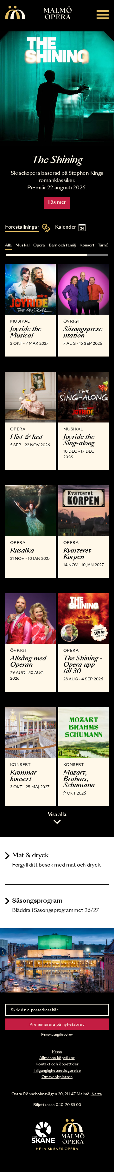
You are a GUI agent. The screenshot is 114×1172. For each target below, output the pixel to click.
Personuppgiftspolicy (57, 1034)
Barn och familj (62, 245)
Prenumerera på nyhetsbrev (57, 1024)
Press (57, 1051)
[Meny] (103, 14)
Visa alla (57, 814)
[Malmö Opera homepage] (15, 13)
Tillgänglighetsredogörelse (57, 1070)
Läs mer (57, 202)
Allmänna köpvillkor (56, 1058)
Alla (8, 245)
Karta (97, 1094)
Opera (39, 245)
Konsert (86, 245)
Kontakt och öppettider (57, 1064)
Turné (103, 245)
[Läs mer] (57, 88)
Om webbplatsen (57, 1077)
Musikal (22, 245)
